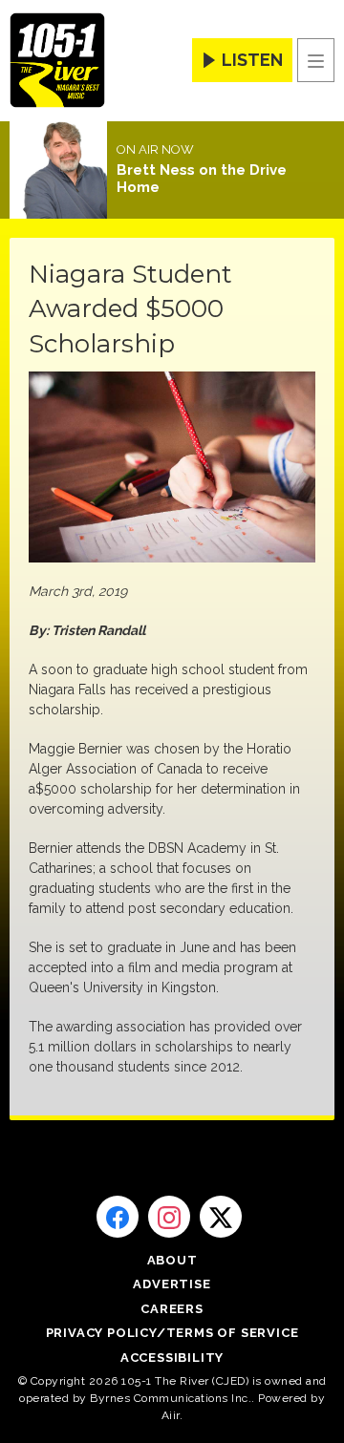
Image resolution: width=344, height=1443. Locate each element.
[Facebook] (118, 1217)
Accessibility (172, 1357)
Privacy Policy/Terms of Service (172, 1333)
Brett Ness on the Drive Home (202, 178)
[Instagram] (169, 1217)
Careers (172, 1309)
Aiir (170, 1415)
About (172, 1260)
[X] (221, 1217)
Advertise (171, 1284)
